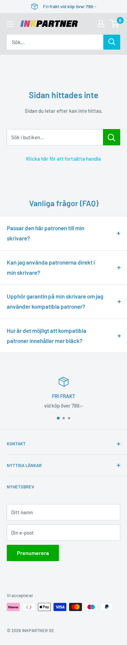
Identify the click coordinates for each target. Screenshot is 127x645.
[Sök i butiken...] (111, 137)
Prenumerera (33, 553)
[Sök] (111, 42)
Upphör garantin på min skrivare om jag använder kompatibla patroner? (55, 301)
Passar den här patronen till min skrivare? (45, 233)
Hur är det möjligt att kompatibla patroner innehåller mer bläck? (46, 335)
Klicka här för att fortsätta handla (63, 159)
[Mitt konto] (101, 23)
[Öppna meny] (10, 24)
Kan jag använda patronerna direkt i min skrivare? (51, 267)
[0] (114, 23)
